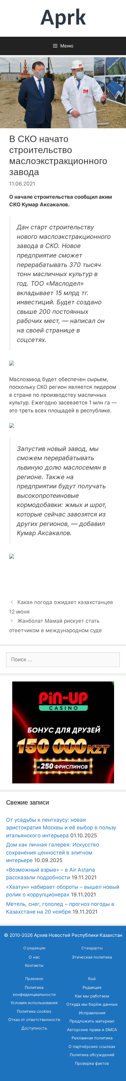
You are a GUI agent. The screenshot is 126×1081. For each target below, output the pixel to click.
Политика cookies (34, 1011)
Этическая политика (92, 957)
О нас (34, 957)
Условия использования (34, 1002)
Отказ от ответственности (34, 1019)
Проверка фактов (92, 1063)
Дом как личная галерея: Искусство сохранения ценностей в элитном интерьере (52, 852)
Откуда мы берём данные (92, 1004)
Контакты (34, 965)
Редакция (92, 987)
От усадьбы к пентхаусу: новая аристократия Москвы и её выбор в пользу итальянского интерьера (61, 828)
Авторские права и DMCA (92, 1029)
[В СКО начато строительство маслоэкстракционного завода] (11, 364)
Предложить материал (91, 1021)
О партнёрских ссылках (92, 1046)
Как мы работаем (92, 996)
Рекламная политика (92, 1038)
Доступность (34, 1028)
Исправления (92, 1013)
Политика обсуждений (92, 1055)
